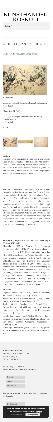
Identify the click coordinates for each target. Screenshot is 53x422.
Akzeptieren (33, 414)
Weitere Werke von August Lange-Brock (20, 54)
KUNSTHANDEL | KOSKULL (26, 17)
